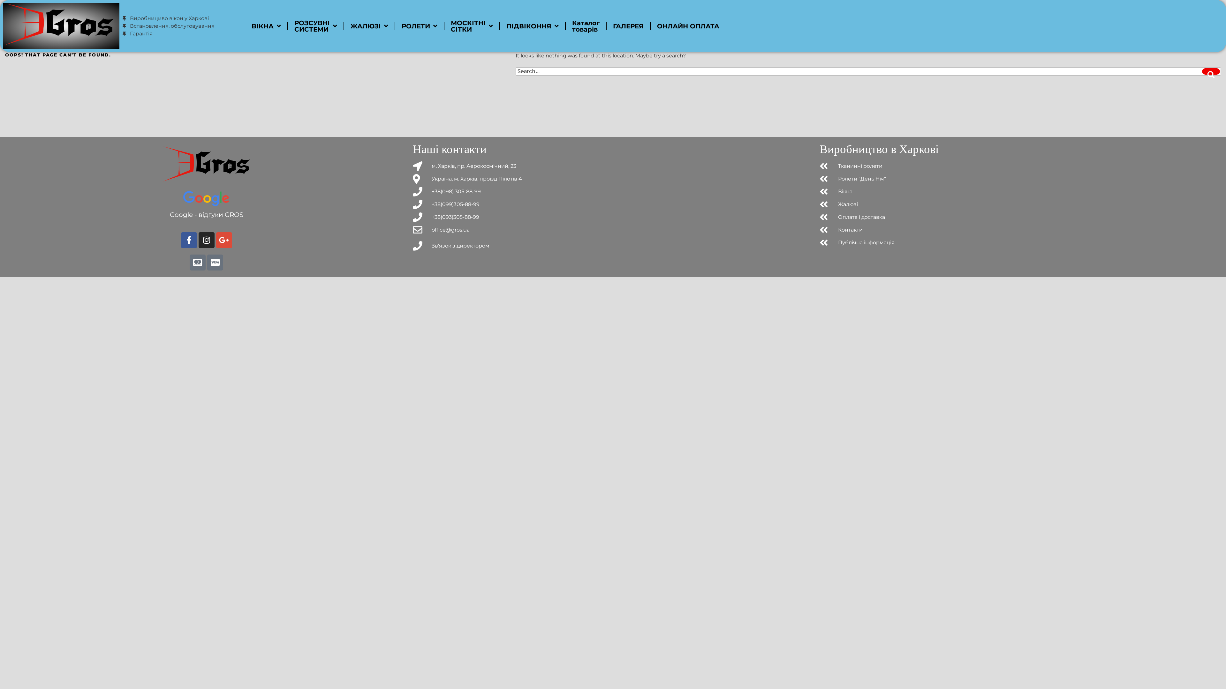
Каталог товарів (586, 26)
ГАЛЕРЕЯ (628, 26)
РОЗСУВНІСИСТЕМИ (312, 26)
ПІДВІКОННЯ (528, 26)
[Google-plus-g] (224, 240)
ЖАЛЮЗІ (366, 26)
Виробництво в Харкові (879, 149)
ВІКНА (263, 26)
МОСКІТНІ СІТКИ (468, 26)
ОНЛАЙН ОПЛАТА (688, 26)
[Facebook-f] (189, 240)
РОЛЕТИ (416, 26)
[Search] (1211, 71)
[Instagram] (207, 240)
